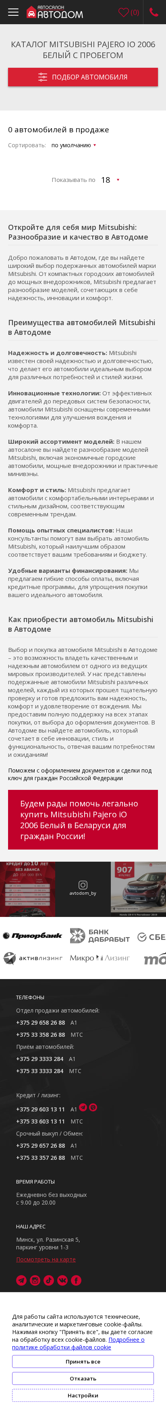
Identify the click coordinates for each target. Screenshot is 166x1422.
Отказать (83, 1378)
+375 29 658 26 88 (40, 1022)
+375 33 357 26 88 (40, 1157)
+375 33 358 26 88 (40, 1034)
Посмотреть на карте (46, 1259)
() (135, 12)
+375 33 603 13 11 (40, 1121)
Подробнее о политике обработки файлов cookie (78, 1343)
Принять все (83, 1361)
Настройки (83, 1395)
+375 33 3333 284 (39, 1071)
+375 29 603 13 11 (40, 1109)
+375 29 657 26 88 (40, 1145)
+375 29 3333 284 (39, 1059)
